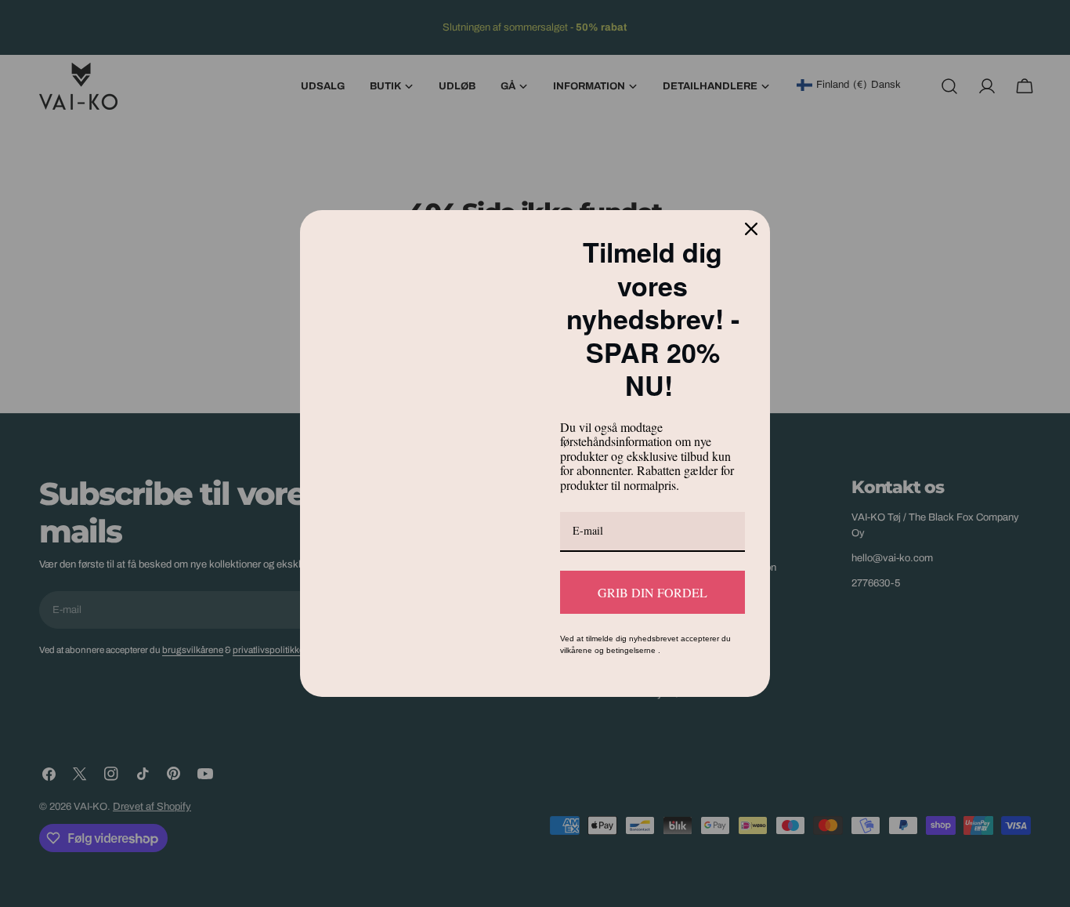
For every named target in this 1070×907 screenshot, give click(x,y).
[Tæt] (751, 229)
